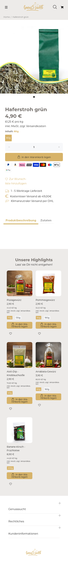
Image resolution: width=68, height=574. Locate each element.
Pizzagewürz (14, 300)
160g (47, 389)
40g (10, 393)
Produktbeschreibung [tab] (21, 220)
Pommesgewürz (45, 300)
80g (8, 137)
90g (38, 317)
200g (10, 468)
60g (38, 389)
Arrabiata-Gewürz (46, 371)
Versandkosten (36, 126)
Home (6, 17)
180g (47, 317)
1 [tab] (34, 97)
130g (18, 317)
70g (10, 317)
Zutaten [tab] (45, 220)
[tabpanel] (34, 59)
